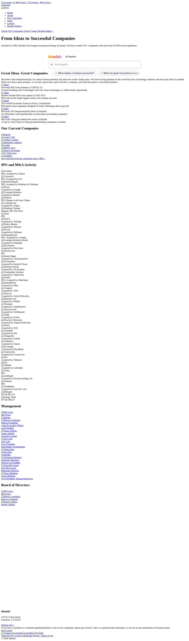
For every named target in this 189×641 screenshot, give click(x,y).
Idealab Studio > (14, 26)
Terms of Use (47, 635)
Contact (10, 23)
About (10, 15)
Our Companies (14, 18)
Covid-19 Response (23, 635)
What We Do (7, 635)
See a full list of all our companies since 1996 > (23, 158)
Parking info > (8, 625)
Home (10, 13)
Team (9, 21)
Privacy (36, 635)
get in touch (6, 630)
